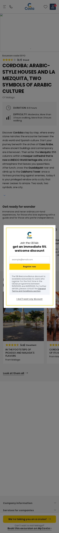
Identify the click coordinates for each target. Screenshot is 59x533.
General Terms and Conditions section (29, 289)
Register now (29, 266)
